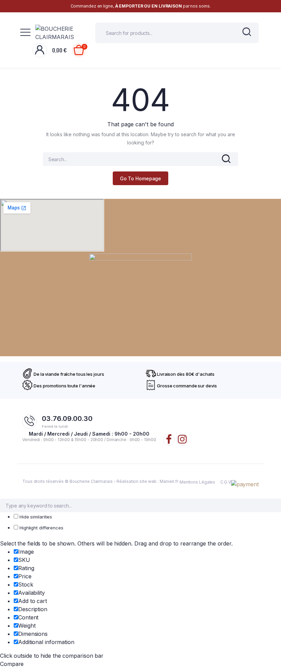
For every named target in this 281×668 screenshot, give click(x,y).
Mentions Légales (197, 482)
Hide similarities (35, 516)
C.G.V (225, 482)
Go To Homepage (140, 178)
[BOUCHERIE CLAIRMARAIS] (60, 33)
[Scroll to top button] (270, 640)
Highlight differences (40, 527)
